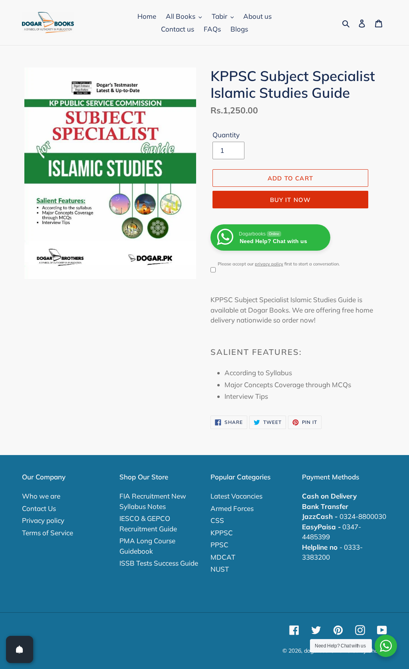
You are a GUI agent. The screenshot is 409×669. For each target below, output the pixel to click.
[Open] (19, 649)
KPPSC (221, 532)
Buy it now (290, 200)
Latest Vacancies (236, 496)
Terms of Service (47, 532)
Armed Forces (232, 508)
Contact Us (39, 508)
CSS (217, 520)
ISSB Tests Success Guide (158, 563)
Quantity (226, 135)
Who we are (41, 496)
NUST (219, 569)
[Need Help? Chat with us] (386, 646)
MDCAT (222, 557)
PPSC (219, 544)
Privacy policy (43, 520)
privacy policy (269, 264)
